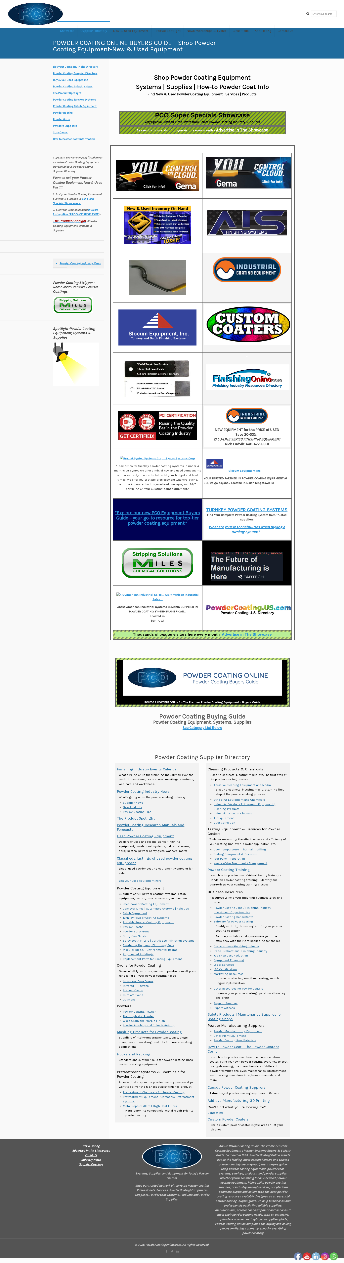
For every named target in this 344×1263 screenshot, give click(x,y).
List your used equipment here (140, 880)
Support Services (225, 1003)
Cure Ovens (60, 132)
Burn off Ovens (133, 995)
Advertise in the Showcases (91, 1150)
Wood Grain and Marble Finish (144, 1021)
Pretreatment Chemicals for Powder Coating (153, 1092)
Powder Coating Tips (137, 812)
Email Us (91, 1155)
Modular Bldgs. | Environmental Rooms (150, 950)
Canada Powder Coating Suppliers (237, 1087)
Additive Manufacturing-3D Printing (239, 1100)
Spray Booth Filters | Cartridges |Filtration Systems (158, 940)
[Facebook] (166, 1251)
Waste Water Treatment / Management (240, 863)
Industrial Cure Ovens (138, 981)
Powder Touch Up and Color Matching (148, 1025)
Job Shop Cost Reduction (231, 955)
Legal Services (224, 964)
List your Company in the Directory (75, 66)
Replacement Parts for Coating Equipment (152, 959)
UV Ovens (129, 999)
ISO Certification (225, 969)
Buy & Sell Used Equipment (70, 80)
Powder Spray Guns (136, 931)
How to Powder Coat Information (74, 139)
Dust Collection (224, 822)
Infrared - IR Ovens (136, 986)
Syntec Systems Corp (180, 458)
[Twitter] (172, 1251)
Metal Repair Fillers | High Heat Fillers (150, 1106)
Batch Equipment (135, 913)
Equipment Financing (229, 960)
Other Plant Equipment (230, 1036)
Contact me (216, 1113)
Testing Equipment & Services (235, 854)
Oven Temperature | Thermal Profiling (240, 849)
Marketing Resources (228, 974)
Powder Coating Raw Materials (235, 1040)
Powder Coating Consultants (233, 917)
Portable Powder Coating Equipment (148, 922)
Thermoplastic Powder (138, 1016)
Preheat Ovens (133, 990)
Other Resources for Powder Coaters (238, 988)
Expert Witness (224, 1008)
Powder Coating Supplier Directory (75, 73)
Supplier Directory (91, 1164)
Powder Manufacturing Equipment (238, 1031)
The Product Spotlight (136, 818)
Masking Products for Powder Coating (149, 1032)
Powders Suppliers (65, 126)
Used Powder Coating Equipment (145, 836)
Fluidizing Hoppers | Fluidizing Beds (148, 945)
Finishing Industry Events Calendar (147, 769)
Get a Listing (91, 1146)
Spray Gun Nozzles (136, 936)
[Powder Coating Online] (172, 1156)
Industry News (91, 1159)
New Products (132, 807)
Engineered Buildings (138, 954)
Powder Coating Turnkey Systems (74, 99)
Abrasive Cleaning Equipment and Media (242, 785)
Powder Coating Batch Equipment (75, 106)
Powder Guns (61, 119)
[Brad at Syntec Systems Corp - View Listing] (142, 458)
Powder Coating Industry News (143, 791)
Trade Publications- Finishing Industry (240, 951)
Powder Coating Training (229, 870)
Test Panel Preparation (229, 858)
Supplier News (133, 802)
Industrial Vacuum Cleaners (233, 813)
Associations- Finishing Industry (236, 946)
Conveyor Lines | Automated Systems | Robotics (156, 908)
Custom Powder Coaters (228, 1119)
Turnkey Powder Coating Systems (146, 917)
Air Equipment (224, 818)
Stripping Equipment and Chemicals (239, 799)
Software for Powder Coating (233, 921)
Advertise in (247, 634)
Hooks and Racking (133, 1054)
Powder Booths (133, 927)
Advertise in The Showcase (242, 130)
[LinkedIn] (177, 1251)
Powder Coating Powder (139, 1011)
